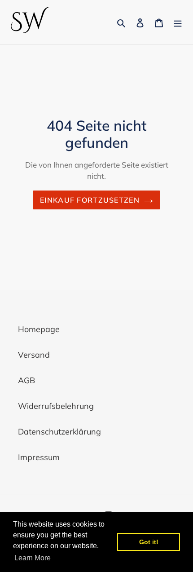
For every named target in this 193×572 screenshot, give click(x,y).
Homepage (39, 329)
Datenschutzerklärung (59, 431)
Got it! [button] (148, 541)
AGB (26, 380)
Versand (34, 355)
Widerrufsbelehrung (56, 406)
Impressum (39, 457)
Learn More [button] (32, 558)
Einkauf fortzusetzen (90, 199)
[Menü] (177, 22)
